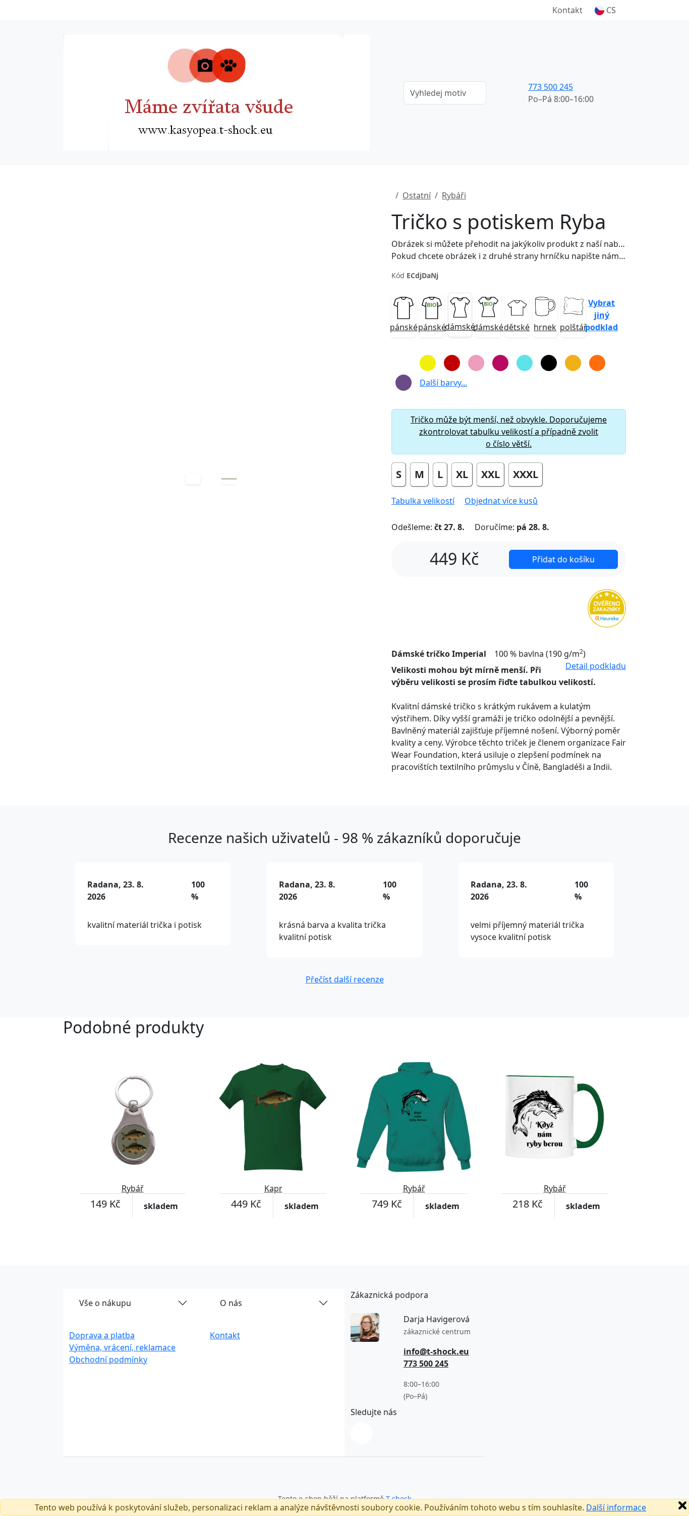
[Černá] (549, 363)
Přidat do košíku (563, 559)
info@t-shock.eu (436, 1351)
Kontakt (567, 10)
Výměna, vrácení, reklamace (122, 1347)
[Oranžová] (597, 363)
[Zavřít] (682, 1505)
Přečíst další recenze (345, 979)
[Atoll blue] (524, 363)
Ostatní (417, 195)
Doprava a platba (102, 1335)
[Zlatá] (573, 363)
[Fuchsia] (500, 363)
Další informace (616, 1507)
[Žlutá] (428, 363)
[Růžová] (476, 363)
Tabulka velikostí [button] (422, 500)
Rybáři (454, 195)
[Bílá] (403, 363)
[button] (605, 10)
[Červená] (452, 363)
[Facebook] (362, 1433)
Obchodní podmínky (108, 1359)
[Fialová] (403, 382)
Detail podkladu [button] (595, 665)
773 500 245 (550, 86)
